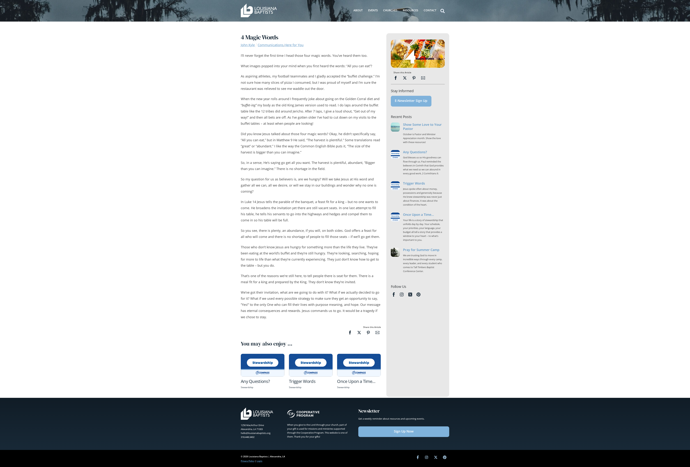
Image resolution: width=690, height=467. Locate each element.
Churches (390, 10)
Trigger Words (302, 381)
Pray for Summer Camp (421, 250)
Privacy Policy (247, 461)
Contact (430, 10)
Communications (271, 45)
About (358, 10)
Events (373, 10)
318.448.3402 (247, 437)
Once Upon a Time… (356, 381)
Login (259, 461)
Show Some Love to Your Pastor (422, 127)
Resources (410, 10)
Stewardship (247, 387)
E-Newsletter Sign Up (411, 100)
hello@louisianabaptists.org (255, 433)
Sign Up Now (404, 431)
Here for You (293, 45)
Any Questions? (255, 381)
